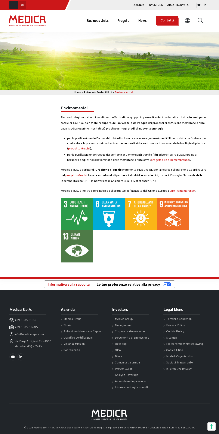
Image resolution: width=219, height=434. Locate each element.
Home (77, 92)
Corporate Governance (130, 331)
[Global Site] (187, 20)
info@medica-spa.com (29, 334)
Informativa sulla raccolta (69, 284)
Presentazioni (124, 369)
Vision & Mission (74, 344)
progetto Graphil (79, 149)
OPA (118, 350)
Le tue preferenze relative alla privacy (128, 284)
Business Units (97, 21)
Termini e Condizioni (179, 319)
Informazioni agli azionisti (131, 387)
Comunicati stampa (127, 363)
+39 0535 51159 (25, 320)
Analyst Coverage (126, 375)
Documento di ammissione (132, 338)
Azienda (89, 92)
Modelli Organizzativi (179, 356)
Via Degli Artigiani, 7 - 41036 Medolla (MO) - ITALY (33, 344)
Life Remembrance (182, 191)
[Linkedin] (205, 5)
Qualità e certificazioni (78, 338)
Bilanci (119, 356)
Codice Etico (174, 350)
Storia (67, 325)
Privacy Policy (175, 325)
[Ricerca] (200, 20)
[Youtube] (198, 5)
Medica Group (72, 319)
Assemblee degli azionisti (131, 381)
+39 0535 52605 (26, 327)
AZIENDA (138, 5)
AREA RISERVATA (178, 5)
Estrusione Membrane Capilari (83, 331)
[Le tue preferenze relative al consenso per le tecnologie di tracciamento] (211, 426)
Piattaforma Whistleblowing (184, 344)
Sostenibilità (104, 92)
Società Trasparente (179, 363)
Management (123, 325)
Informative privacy (179, 369)
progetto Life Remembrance (170, 160)
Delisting (121, 344)
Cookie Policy (175, 331)
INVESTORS (156, 5)
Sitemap (171, 338)
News (142, 21)
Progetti (123, 21)
